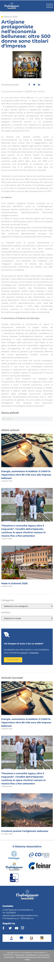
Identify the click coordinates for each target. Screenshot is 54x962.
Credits (27, 959)
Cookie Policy (9, 957)
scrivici (24, 652)
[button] (13, 659)
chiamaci (34, 652)
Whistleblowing (32, 955)
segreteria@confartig (12, 915)
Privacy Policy (44, 955)
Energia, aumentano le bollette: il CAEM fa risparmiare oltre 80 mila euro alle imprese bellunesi (26, 475)
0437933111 (11, 912)
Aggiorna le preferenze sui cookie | (29, 957)
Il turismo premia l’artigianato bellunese (24, 831)
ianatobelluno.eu (30, 915)
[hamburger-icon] (49, 6)
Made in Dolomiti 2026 (14, 583)
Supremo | (46, 957)
